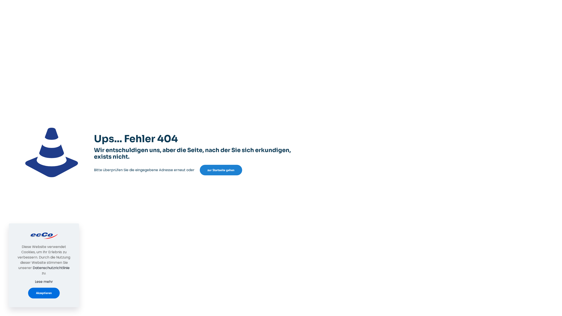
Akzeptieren (44, 293)
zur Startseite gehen (220, 170)
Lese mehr (44, 281)
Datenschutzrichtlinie (51, 267)
